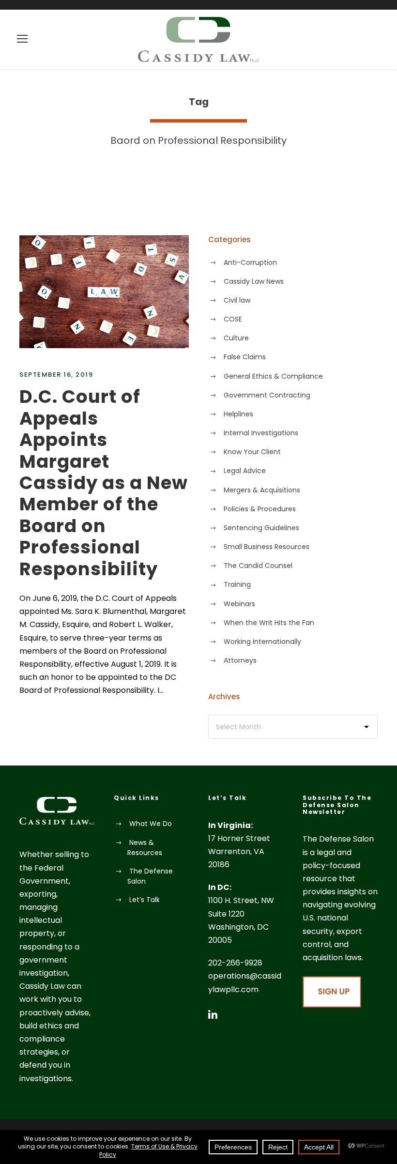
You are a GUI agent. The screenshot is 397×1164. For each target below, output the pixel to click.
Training (237, 584)
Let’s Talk (144, 899)
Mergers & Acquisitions (262, 490)
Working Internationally (262, 641)
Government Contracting (267, 395)
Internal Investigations (261, 433)
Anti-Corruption (250, 262)
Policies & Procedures (260, 509)
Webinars (239, 604)
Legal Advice (245, 470)
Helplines (238, 414)
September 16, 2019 (56, 374)
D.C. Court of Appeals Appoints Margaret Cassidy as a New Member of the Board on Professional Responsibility (103, 482)
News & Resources (144, 848)
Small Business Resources (266, 546)
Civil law (237, 300)
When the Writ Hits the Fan (269, 623)
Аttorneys (240, 660)
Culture (236, 338)
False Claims (245, 357)
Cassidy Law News (254, 281)
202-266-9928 (235, 962)
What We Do (150, 823)
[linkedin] (212, 1015)
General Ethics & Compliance (273, 376)
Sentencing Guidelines (261, 528)
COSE (233, 319)
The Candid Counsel (258, 565)
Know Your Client (252, 452)
